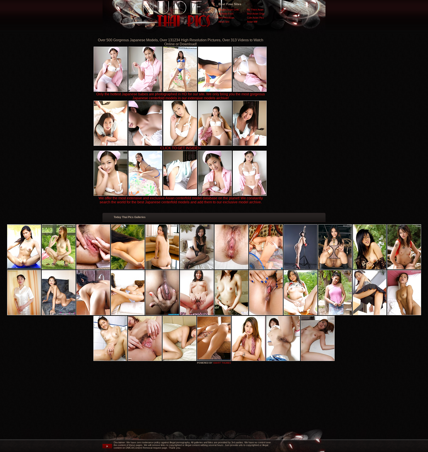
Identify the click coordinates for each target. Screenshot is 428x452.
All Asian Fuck (226, 13)
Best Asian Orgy (256, 13)
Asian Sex (223, 21)
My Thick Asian (255, 9)
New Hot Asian (226, 17)
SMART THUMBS (222, 363)
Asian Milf (252, 21)
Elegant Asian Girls (228, 9)
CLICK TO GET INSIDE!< (180, 148)
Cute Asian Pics (255, 17)
